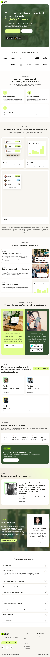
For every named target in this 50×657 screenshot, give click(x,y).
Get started (27, 648)
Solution (26, 638)
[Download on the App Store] (10, 38)
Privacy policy (39, 636)
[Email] (35, 542)
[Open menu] (47, 2)
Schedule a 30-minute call (12, 31)
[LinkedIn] (39, 542)
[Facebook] (11, 647)
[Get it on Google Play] (17, 38)
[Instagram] (7, 647)
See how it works (27, 31)
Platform (26, 643)
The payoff (27, 646)
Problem (26, 636)
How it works (27, 641)
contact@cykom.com (43, 654)
